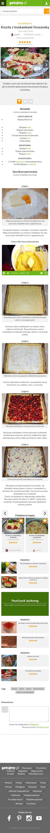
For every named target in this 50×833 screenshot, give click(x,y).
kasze (28, 689)
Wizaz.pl (8, 782)
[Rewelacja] (30, 41)
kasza (21, 689)
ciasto (14, 689)
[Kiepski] (20, 41)
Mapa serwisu (37, 771)
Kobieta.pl (15, 795)
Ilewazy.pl (32, 787)
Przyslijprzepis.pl (15, 799)
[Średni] (22, 41)
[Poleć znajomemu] (25, 101)
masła (28, 133)
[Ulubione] (21, 521)
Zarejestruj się (42, 727)
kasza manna (39, 689)
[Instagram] (30, 817)
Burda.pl (19, 803)
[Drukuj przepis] (30, 101)
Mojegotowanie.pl (31, 795)
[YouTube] (39, 817)
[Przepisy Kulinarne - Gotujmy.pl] (18, 3)
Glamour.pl (37, 791)
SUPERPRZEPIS (25, 23)
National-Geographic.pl (19, 791)
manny (22, 161)
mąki (29, 127)
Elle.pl (43, 787)
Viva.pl (43, 782)
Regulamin (22, 771)
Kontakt (10, 774)
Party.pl (8, 787)
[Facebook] (10, 817)
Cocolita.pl (31, 803)
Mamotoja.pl (31, 782)
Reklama (21, 774)
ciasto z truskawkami (25, 692)
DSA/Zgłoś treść (36, 774)
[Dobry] (25, 41)
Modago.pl (20, 787)
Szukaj (46, 11)
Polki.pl (19, 782)
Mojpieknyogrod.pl (34, 799)
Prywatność (41, 768)
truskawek (32, 164)
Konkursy (11, 771)
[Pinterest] (20, 817)
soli (28, 138)
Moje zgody (27, 768)
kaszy (17, 161)
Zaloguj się (34, 724)
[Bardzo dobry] (27, 41)
